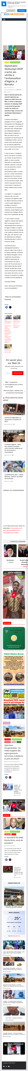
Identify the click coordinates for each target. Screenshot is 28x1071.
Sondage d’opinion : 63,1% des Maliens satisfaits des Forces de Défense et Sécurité (14, 1034)
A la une (7, 62)
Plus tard (15, 10)
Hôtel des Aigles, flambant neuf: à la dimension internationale (13, 392)
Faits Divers (7, 834)
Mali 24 (13, 1063)
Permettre (23, 10)
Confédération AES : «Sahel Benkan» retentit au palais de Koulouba (14, 476)
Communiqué (7, 739)
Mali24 (13, 845)
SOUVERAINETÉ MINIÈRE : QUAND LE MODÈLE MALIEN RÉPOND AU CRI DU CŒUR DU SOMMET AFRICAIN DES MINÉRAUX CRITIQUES (12, 969)
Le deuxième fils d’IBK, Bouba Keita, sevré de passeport (13, 840)
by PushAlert (4, 11)
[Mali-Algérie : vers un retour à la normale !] (8, 346)
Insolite (14, 834)
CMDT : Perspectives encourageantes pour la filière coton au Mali (14, 385)
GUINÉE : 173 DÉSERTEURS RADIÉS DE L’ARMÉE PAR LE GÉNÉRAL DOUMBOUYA (18, 789)
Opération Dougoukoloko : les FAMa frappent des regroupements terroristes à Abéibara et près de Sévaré (13, 752)
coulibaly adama (16, 761)
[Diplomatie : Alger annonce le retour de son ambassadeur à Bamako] (16, 317)
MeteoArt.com (16, 935)
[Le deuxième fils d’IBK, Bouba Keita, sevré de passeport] (14, 823)
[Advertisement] (14, 35)
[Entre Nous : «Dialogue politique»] (14, 1011)
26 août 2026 (7, 955)
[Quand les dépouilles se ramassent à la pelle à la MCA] (14, 404)
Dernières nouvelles (15, 62)
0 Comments (8, 91)
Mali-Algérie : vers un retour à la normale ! (8, 351)
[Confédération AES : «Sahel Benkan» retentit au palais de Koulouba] (14, 461)
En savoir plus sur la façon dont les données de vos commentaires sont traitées (12, 530)
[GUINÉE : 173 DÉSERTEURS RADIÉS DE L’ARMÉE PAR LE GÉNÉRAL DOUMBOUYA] (8, 790)
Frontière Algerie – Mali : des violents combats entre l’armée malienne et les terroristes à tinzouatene (13, 448)
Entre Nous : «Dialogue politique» (14, 1018)
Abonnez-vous (18, 373)
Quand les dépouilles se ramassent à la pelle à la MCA (13, 419)
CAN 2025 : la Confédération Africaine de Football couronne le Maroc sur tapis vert (18, 871)
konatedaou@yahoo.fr (10, 89)
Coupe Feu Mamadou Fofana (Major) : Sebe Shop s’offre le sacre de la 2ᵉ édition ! (14, 952)
